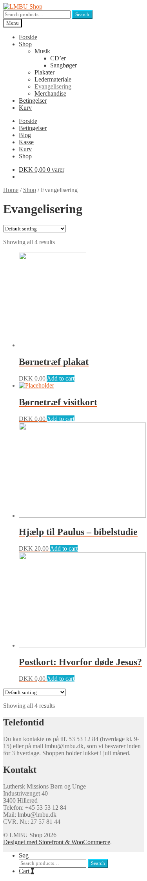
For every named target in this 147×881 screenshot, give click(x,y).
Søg (24, 855)
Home (10, 190)
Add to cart (60, 378)
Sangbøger (63, 65)
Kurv (25, 107)
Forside (28, 37)
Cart (26, 871)
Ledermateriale (52, 79)
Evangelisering (52, 86)
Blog (25, 135)
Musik (42, 51)
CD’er (58, 58)
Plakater (44, 72)
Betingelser (33, 100)
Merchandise (50, 93)
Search (82, 14)
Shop (25, 44)
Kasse (26, 142)
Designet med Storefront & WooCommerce (56, 842)
